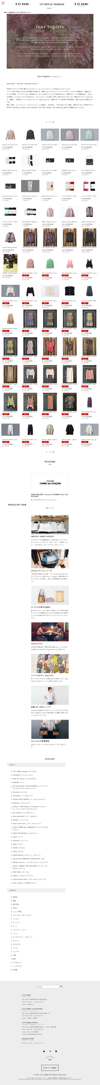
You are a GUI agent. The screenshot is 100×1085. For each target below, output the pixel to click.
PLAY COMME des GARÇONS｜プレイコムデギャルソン (30, 828)
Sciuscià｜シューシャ (21, 840)
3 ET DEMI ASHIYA (30, 1023)
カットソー (16, 922)
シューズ (16, 951)
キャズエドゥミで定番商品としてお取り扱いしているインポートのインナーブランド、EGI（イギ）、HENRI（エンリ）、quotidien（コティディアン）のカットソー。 (49, 540)
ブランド (12, 764)
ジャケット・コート (20, 929)
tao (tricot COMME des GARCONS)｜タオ (29, 858)
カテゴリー (12, 890)
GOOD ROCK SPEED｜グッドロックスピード (29, 799)
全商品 (15, 897)
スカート (16, 940)
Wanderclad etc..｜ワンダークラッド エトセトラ (30, 862)
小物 (14, 955)
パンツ (15, 933)
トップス (16, 919)
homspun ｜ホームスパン (22, 803)
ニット (15, 926)
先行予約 (16, 904)
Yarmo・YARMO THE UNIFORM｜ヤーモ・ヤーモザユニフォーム (30, 867)
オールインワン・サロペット (23, 937)
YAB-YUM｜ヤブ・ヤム (21, 872)
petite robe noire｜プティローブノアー (27, 823)
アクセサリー (17, 962)
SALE (15, 908)
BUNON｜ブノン (19, 782)
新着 (14, 900)
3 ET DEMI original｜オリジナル (24, 771)
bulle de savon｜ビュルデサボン (24, 778)
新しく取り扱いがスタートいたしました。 (49, 497)
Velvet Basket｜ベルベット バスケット (27, 855)
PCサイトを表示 (50, 1068)
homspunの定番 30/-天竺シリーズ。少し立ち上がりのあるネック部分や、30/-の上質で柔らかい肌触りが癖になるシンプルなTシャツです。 (49, 711)
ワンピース (16, 944)
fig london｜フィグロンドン (23, 795)
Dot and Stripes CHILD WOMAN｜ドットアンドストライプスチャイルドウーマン (30, 787)
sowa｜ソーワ (18, 837)
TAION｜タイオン (19, 848)
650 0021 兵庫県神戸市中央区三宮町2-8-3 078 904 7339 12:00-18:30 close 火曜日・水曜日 (36, 1016)
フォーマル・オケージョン (22, 915)
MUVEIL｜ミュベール (20, 820)
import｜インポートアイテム (23, 875)
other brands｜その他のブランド (25, 883)
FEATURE (50, 462)
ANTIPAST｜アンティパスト (23, 775)
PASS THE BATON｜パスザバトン (25, 833)
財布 (14, 959)
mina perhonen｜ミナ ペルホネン (25, 816)
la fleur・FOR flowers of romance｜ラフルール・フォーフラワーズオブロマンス (29, 808)
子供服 (15, 969)
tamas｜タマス (18, 851)
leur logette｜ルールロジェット (24, 812)
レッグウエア (17, 966)
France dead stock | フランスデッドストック (29, 879)
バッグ (15, 948)
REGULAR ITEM (17, 505)
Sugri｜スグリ (18, 844)
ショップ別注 (17, 911)
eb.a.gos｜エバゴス (20, 792)
